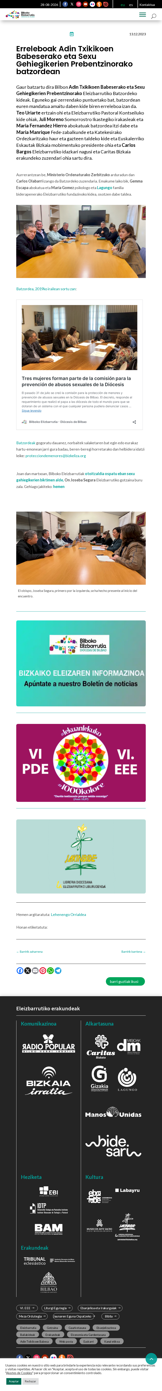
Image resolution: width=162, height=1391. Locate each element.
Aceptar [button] (14, 1381)
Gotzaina (52, 1328)
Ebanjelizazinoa (106, 1328)
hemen (59, 486)
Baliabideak (27, 1335)
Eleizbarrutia (28, 1328)
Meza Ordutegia (30, 1316)
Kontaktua (147, 5)
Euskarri (89, 1341)
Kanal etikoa (112, 1341)
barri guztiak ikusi (124, 981)
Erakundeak (53, 1335)
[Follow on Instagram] (78, 4)
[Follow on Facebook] (65, 4)
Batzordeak (25, 442)
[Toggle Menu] (142, 14)
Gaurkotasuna (77, 1328)
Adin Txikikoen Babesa (34, 1341)
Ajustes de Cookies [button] (19, 1373)
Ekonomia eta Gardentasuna (88, 1335)
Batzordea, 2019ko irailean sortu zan (46, 288)
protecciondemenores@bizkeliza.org (56, 455)
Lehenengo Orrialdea (68, 914)
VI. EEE (25, 1308)
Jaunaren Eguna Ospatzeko (72, 1316)
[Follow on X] (72, 4)
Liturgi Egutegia (55, 1308)
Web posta (66, 1341)
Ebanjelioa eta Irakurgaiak (98, 1308)
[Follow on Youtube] (85, 4)
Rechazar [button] (30, 1381)
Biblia (109, 1316)
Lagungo (104, 187)
